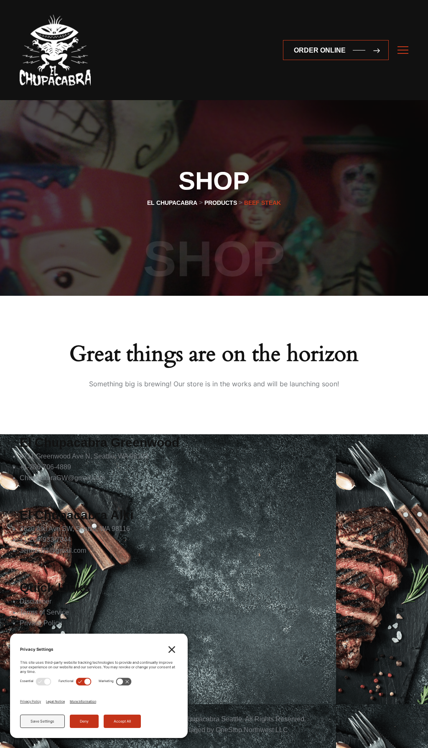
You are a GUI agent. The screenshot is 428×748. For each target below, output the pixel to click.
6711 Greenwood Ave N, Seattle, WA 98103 (84, 456)
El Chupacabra (197, 719)
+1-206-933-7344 (45, 539)
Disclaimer (35, 601)
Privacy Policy (41, 623)
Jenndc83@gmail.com (53, 550)
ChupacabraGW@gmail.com (62, 477)
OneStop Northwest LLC (252, 729)
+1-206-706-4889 (45, 467)
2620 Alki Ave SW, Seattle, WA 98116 (75, 528)
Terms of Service (44, 612)
